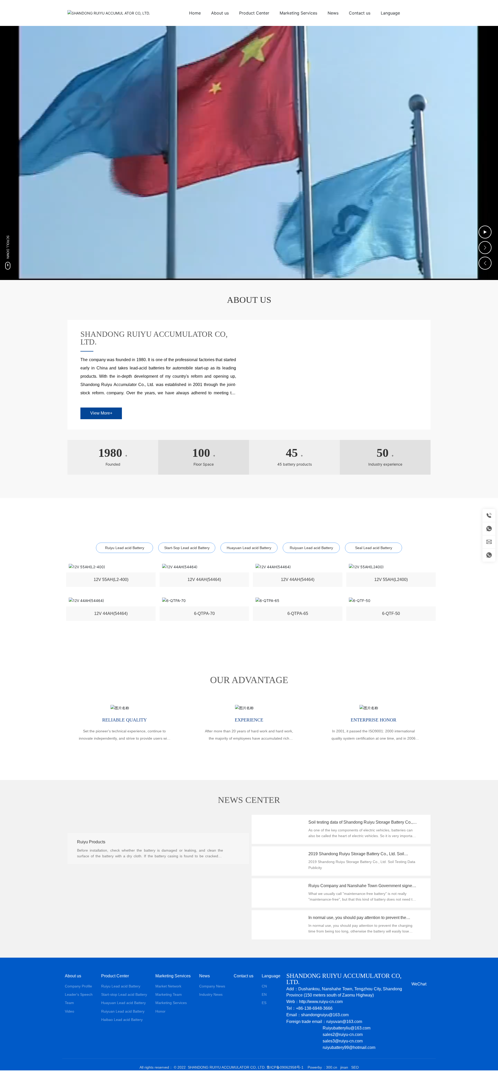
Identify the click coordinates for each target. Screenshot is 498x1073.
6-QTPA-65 (297, 614)
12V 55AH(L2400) (391, 580)
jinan (343, 1067)
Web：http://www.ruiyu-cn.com (314, 1001)
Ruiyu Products (91, 829)
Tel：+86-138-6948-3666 (309, 1008)
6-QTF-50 (391, 614)
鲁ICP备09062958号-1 (285, 1067)
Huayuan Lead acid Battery (249, 548)
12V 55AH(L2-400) (111, 580)
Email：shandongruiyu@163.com (317, 1015)
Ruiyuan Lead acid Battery (311, 548)
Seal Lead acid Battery (373, 548)
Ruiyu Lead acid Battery (124, 548)
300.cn (331, 1067)
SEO (355, 1067)
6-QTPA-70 (204, 614)
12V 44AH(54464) (204, 580)
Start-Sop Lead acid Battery (187, 548)
